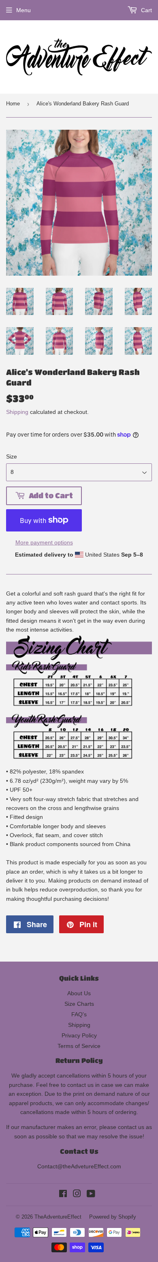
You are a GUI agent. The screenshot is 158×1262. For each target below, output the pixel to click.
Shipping (17, 412)
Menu (23, 10)
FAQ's (79, 1014)
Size (11, 456)
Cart (145, 10)
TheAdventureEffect (57, 1217)
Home (13, 104)
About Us (79, 993)
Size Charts (79, 1004)
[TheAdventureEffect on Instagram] (77, 1194)
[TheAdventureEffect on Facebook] (63, 1194)
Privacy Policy (79, 1035)
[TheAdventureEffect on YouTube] (91, 1194)
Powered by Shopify (112, 1217)
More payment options (44, 542)
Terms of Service (79, 1046)
